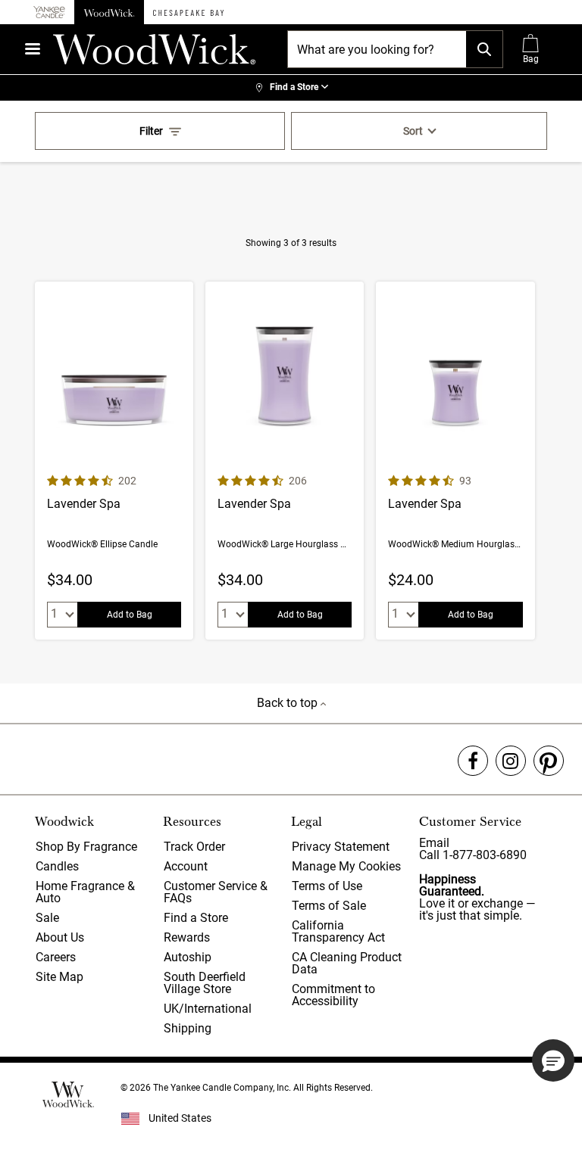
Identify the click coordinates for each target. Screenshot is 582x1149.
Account (186, 866)
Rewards (187, 937)
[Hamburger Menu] (32, 48)
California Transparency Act (338, 931)
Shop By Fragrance (86, 846)
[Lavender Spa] (114, 461)
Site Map (59, 977)
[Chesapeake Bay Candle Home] (188, 12)
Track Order (194, 846)
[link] (291, 88)
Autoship (187, 957)
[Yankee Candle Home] (49, 12)
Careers (56, 957)
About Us (60, 937)
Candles (57, 866)
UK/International (208, 1008)
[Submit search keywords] (484, 49)
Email (434, 843)
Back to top (289, 703)
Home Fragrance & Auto (85, 892)
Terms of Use (327, 886)
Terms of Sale (329, 905)
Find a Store (196, 918)
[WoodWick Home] (109, 12)
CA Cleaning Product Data (347, 963)
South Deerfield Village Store (205, 983)
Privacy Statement (341, 846)
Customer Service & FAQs (216, 892)
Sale (47, 918)
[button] (553, 1060)
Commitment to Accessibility (333, 995)
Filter (151, 131)
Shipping (187, 1028)
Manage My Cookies (346, 866)
